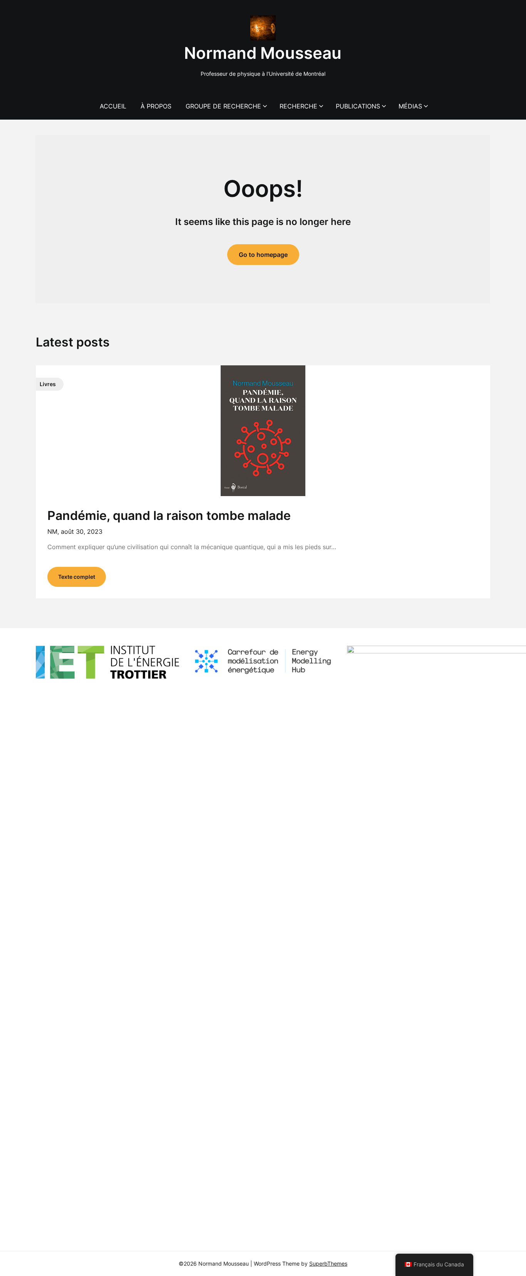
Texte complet (76, 576)
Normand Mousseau (263, 53)
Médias (410, 106)
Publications (358, 106)
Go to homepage (263, 254)
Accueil (113, 106)
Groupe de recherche (223, 106)
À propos (156, 106)
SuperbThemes (328, 1263)
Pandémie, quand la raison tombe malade (169, 515)
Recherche (298, 106)
